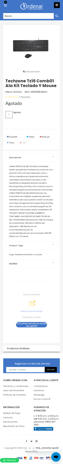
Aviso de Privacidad (13, 390)
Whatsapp (39, 394)
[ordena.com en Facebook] (26, 441)
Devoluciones (10, 421)
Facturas (7, 417)
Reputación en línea (13, 426)
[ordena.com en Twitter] (31, 441)
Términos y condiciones (15, 386)
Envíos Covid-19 (42, 399)
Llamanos (39, 390)
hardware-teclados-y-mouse (28, 254)
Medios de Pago (11, 413)
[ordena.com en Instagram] (36, 441)
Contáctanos (41, 386)
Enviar (51, 369)
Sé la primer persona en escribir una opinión (31, 324)
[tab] (31, 157)
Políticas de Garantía (14, 394)
